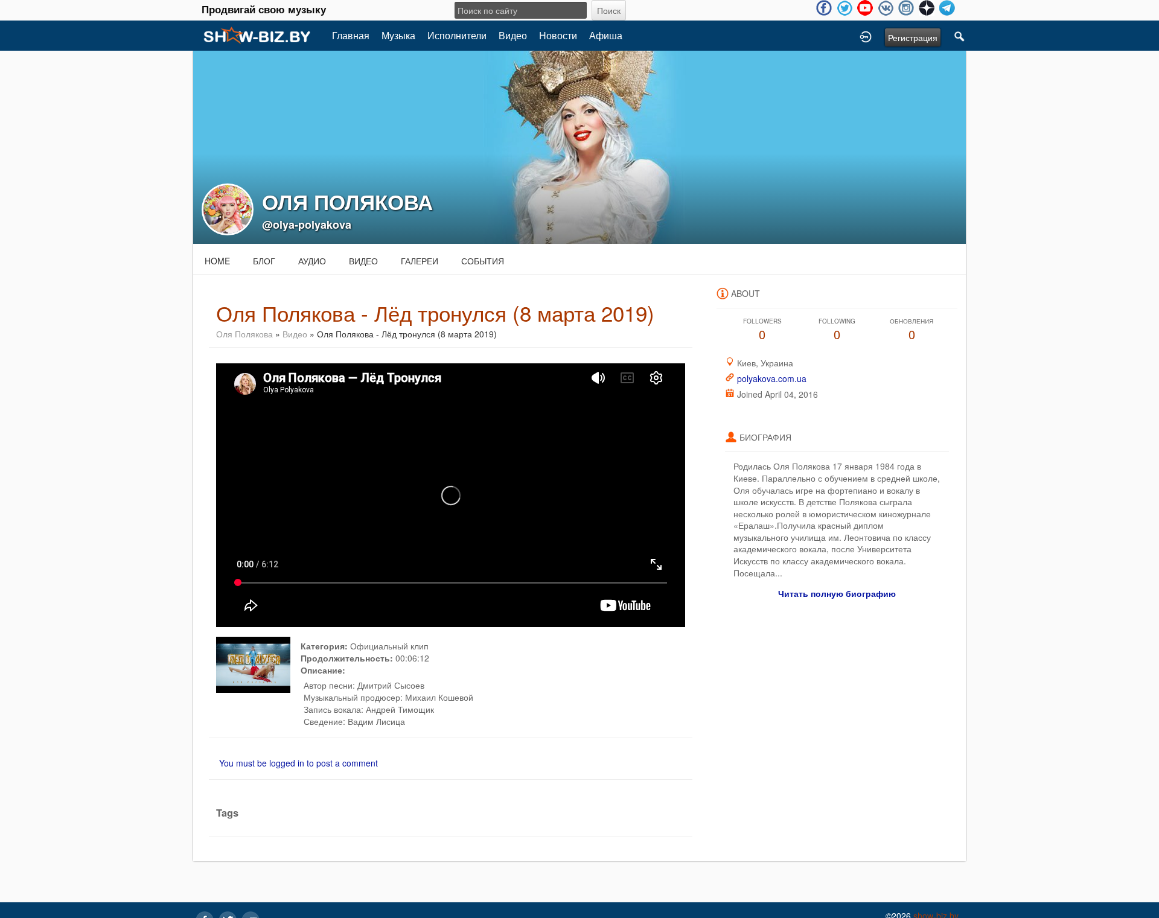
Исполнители (457, 35)
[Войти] (866, 35)
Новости (558, 35)
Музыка (398, 35)
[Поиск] (960, 35)
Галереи (419, 261)
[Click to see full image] (579, 146)
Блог (264, 261)
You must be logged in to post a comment (298, 763)
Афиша (605, 35)
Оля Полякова (244, 334)
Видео (513, 35)
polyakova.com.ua (771, 378)
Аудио (312, 261)
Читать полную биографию (837, 593)
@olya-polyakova (306, 224)
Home (217, 261)
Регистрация (912, 37)
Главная (350, 35)
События (482, 261)
